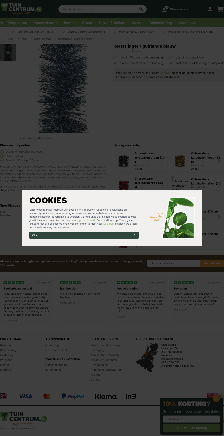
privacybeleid (87, 220)
